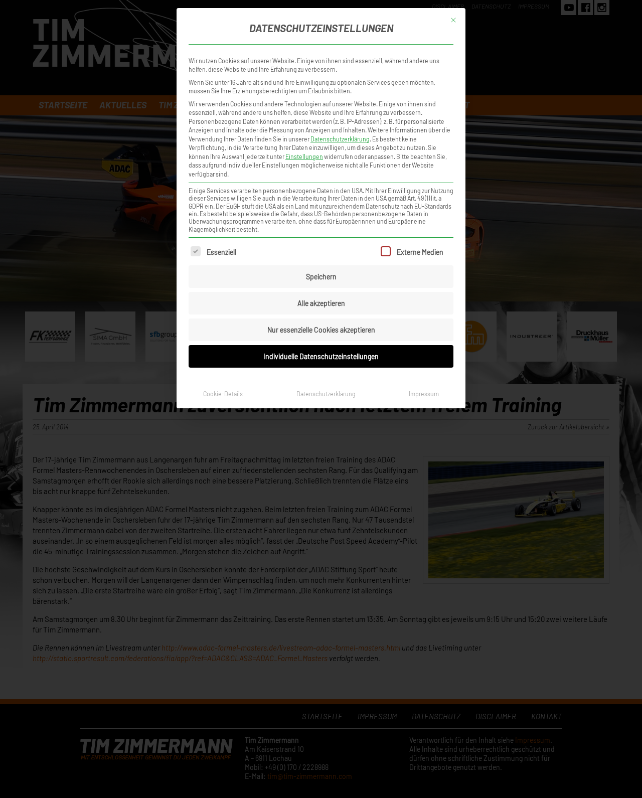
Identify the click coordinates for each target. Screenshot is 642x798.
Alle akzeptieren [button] (321, 303)
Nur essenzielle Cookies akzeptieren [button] (321, 330)
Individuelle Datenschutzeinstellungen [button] (321, 356)
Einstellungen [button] (304, 156)
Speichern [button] (321, 276)
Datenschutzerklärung (340, 138)
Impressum (424, 393)
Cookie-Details (223, 393)
